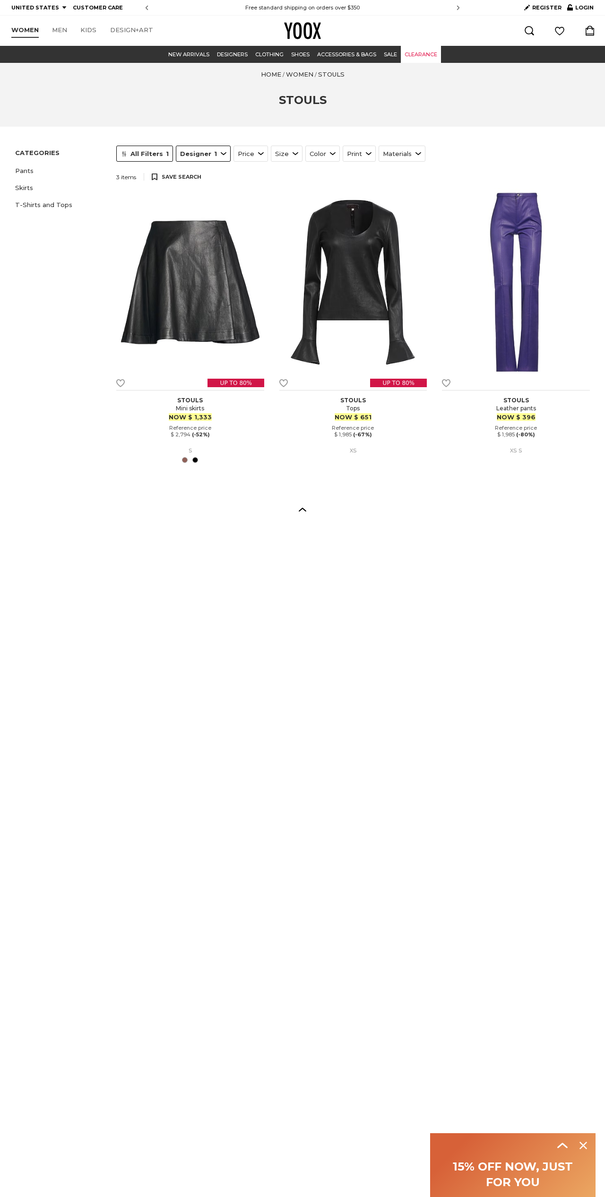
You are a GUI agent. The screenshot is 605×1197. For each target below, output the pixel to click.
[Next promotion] (458, 7)
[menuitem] (25, 30)
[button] (60, 170)
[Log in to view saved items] (559, 30)
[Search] (529, 30)
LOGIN (580, 9)
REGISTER (547, 7)
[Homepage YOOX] (302, 30)
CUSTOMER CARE (98, 7)
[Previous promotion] (147, 7)
